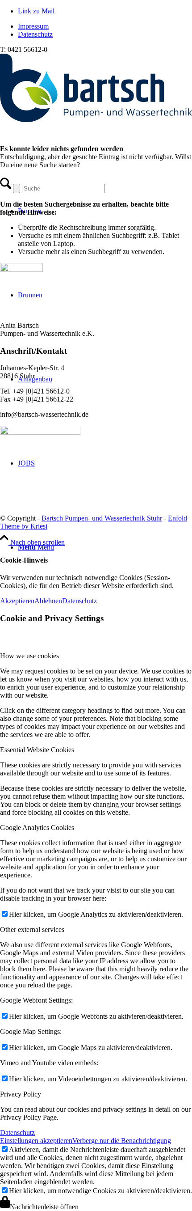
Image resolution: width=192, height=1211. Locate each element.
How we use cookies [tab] (29, 656)
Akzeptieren (17, 601)
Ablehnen (48, 601)
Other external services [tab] (32, 929)
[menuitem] (105, 26)
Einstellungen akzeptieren (36, 1140)
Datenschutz (35, 34)
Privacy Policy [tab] (20, 1094)
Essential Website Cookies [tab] (37, 750)
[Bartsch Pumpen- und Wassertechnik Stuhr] (96, 119)
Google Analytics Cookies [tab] (37, 827)
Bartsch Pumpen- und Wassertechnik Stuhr (102, 518)
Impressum (33, 26)
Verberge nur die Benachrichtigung (121, 1140)
